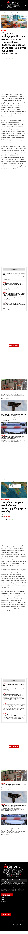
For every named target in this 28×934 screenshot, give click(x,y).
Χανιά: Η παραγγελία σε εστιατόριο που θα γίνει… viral (14, 274)
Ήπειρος (8, 12)
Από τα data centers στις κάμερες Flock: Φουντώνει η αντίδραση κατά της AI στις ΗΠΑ (13, 284)
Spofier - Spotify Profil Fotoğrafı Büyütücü (11, 931)
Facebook (6, 917)
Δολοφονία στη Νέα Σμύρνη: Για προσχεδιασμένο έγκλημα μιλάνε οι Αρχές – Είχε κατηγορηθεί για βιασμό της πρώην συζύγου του (14, 294)
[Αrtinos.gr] (14, 5)
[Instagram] (10, 917)
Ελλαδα (4, 272)
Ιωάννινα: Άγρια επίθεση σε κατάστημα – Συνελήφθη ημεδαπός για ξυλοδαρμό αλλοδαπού (14, 304)
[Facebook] (2, 58)
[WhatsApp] (12, 58)
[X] (6, 58)
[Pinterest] (9, 58)
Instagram (14, 917)
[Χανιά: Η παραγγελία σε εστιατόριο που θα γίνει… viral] (14, 384)
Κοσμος (4, 282)
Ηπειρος (3, 30)
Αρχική (3, 12)
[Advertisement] (14, 75)
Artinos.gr (6, 56)
